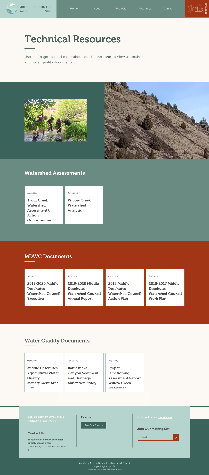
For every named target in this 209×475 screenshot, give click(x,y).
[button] (97, 9)
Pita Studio (103, 469)
